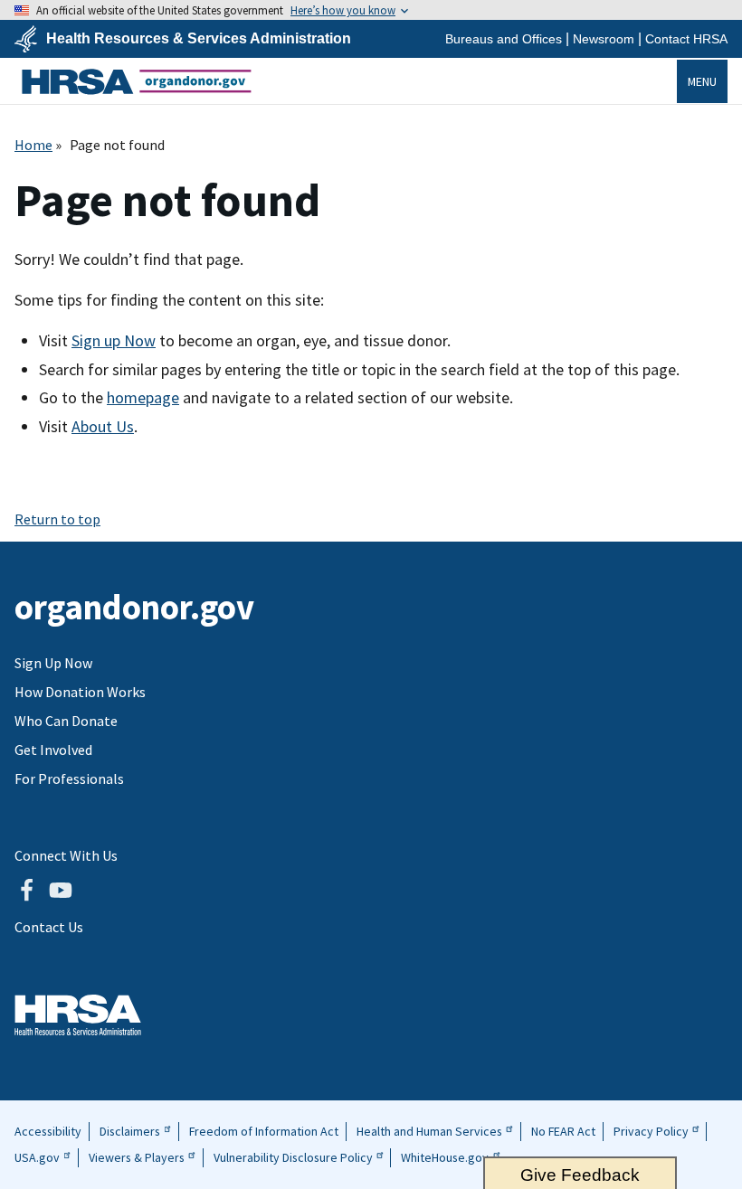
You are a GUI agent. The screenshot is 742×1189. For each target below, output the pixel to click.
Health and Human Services (429, 1131)
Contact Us (48, 927)
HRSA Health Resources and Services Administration (77, 1015)
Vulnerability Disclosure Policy (293, 1157)
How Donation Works (80, 692)
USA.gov (37, 1157)
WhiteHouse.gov (445, 1157)
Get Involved (53, 750)
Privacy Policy (651, 1131)
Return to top (57, 519)
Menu (702, 81)
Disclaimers (130, 1131)
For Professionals (69, 778)
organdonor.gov (136, 81)
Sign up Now (113, 340)
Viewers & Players (137, 1157)
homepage (143, 397)
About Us (102, 426)
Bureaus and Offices (503, 39)
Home (33, 145)
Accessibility (47, 1131)
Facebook (26, 890)
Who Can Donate (66, 721)
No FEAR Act (563, 1131)
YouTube (60, 890)
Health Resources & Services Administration (198, 39)
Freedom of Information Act (263, 1131)
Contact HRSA (686, 39)
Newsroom (603, 39)
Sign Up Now (53, 663)
